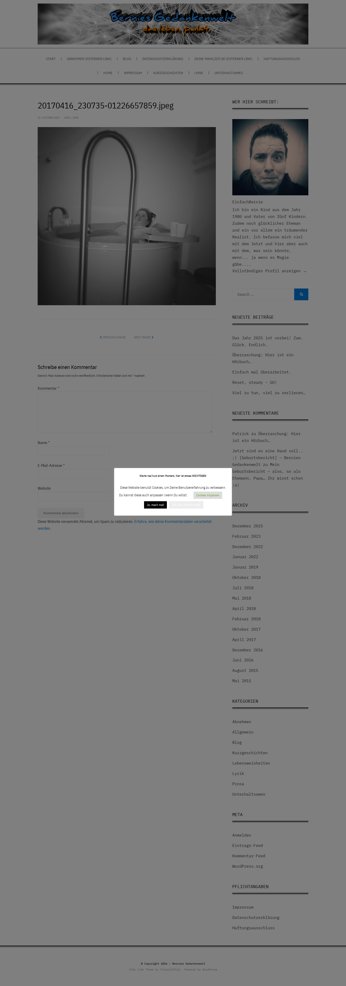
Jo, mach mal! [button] (155, 505)
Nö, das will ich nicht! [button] (186, 505)
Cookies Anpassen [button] (207, 495)
